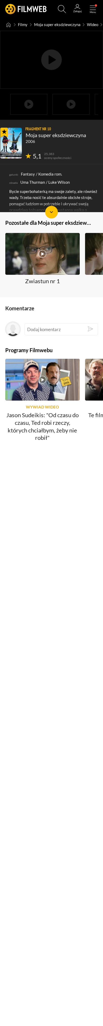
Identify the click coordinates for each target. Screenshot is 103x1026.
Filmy (22, 24)
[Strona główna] (8, 24)
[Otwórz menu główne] (93, 9)
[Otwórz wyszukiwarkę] (62, 9)
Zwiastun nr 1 (42, 280)
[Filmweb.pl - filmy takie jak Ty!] (25, 9)
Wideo (92, 24)
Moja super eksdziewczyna (57, 24)
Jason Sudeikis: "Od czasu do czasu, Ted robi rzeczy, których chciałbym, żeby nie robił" (42, 426)
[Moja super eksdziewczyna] (11, 143)
